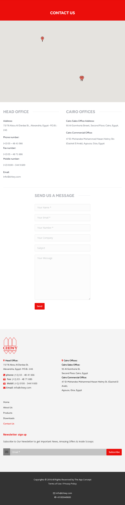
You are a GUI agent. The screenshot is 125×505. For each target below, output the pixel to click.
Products (7, 413)
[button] (42, 39)
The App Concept (83, 479)
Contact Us (8, 423)
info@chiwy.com (64, 493)
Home (6, 402)
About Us (8, 407)
